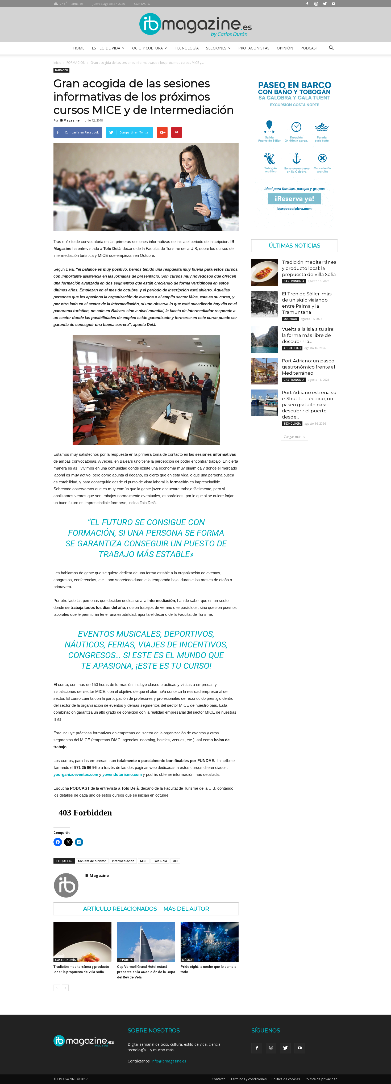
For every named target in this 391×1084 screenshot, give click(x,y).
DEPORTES (126, 960)
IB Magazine (70, 120)
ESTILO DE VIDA (106, 48)
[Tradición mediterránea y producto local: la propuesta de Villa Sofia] (82, 942)
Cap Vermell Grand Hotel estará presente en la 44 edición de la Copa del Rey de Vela (146, 972)
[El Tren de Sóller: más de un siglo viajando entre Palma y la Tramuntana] (264, 304)
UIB (175, 861)
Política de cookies (286, 1079)
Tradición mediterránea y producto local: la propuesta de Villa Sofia (309, 268)
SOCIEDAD (290, 319)
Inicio (57, 62)
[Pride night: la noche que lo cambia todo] (210, 942)
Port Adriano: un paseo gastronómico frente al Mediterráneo (308, 367)
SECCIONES (216, 48)
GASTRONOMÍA (65, 960)
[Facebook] (307, 3)
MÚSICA (187, 960)
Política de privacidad (321, 1079)
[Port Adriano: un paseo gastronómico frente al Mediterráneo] (264, 371)
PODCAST (309, 48)
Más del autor (186, 908)
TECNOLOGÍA (187, 48)
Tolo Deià (160, 861)
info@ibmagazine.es (169, 1061)
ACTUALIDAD (292, 348)
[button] (331, 48)
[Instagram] (316, 3)
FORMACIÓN (75, 62)
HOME (78, 48)
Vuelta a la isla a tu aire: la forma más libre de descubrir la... (308, 335)
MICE (143, 861)
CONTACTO (142, 4)
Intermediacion (123, 861)
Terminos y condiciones (249, 1079)
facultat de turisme (92, 861)
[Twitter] (325, 3)
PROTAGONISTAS (253, 48)
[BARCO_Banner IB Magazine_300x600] (294, 226)
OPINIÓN (285, 48)
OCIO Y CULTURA (147, 48)
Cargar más (292, 436)
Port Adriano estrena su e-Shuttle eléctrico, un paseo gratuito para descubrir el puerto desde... (309, 405)
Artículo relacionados (120, 908)
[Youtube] (334, 3)
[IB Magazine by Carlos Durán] (195, 24)
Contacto (219, 1079)
